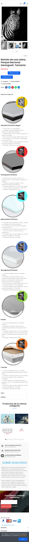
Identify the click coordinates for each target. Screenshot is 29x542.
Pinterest (12, 87)
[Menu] (2, 4)
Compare (5, 81)
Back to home (25, 56)
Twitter (9, 87)
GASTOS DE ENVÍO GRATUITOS (13, 445)
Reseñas (3, 397)
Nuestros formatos (7, 94)
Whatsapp (15, 87)
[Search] (21, 4)
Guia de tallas (7, 84)
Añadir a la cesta (14, 73)
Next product (27, 56)
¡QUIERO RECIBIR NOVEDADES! (6, 506)
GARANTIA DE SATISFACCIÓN (12, 450)
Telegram (18, 87)
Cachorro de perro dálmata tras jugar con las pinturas (7, 430)
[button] (2, 24)
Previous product (23, 56)
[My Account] (27, 4)
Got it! (23, 539)
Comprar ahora (6, 77)
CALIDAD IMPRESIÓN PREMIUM (13, 455)
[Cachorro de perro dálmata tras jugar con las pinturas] (7, 418)
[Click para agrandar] (3, 38)
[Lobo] (21, 418)
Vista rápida (10, 419)
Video (2, 393)
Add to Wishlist (15, 81)
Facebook (6, 87)
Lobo (21, 429)
